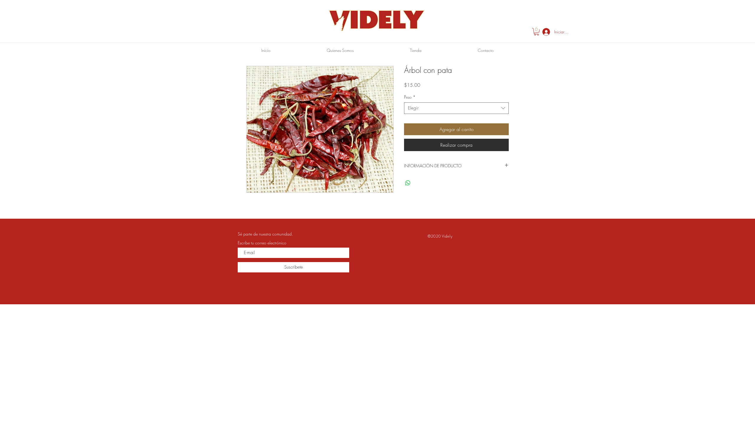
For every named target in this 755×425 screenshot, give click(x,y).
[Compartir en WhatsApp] (407, 183)
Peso (410, 97)
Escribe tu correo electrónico (262, 243)
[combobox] (456, 108)
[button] (536, 31)
